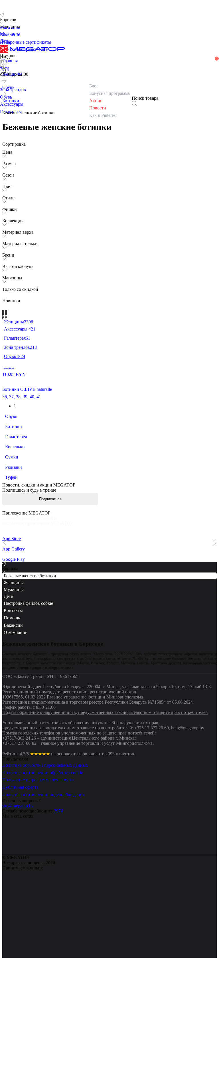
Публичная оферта (20, 865)
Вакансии (13, 703)
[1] (4, 71)
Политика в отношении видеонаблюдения (43, 872)
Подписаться (50, 499)
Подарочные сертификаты (25, 42)
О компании (16, 710)
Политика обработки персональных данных (45, 843)
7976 (58, 888)
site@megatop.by (18, 883)
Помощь (12, 695)
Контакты (13, 688)
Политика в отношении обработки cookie (42, 850)
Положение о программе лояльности (38, 858)
